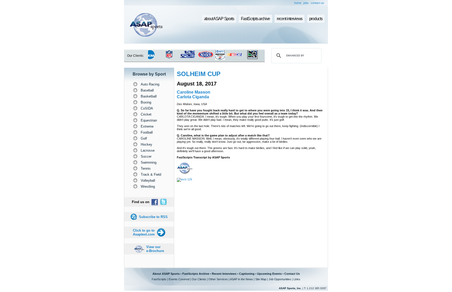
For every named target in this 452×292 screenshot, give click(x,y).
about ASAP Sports (219, 18)
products (316, 18)
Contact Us (292, 273)
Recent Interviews (224, 273)
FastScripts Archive (195, 273)
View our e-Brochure (155, 249)
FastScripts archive (255, 18)
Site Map (260, 279)
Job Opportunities (280, 279)
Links (296, 279)
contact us (317, 2)
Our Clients (199, 279)
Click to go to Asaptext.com (144, 232)
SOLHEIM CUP (199, 73)
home (297, 2)
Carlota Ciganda (193, 97)
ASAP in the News (241, 279)
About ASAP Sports (166, 273)
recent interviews (289, 18)
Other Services (218, 279)
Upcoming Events (269, 273)
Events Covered (179, 279)
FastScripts (159, 279)
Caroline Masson (193, 92)
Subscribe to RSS (153, 217)
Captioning (247, 273)
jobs (306, 2)
